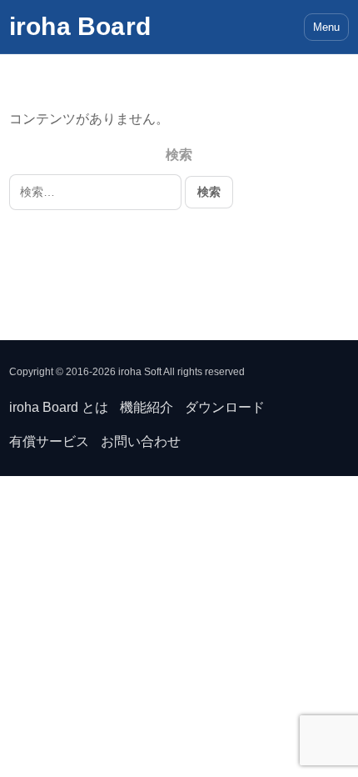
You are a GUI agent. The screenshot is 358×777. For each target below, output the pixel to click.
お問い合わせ (141, 441)
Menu (326, 27)
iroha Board (80, 26)
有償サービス (49, 441)
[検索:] (97, 191)
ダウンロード (225, 407)
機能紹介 (146, 407)
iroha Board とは (58, 407)
